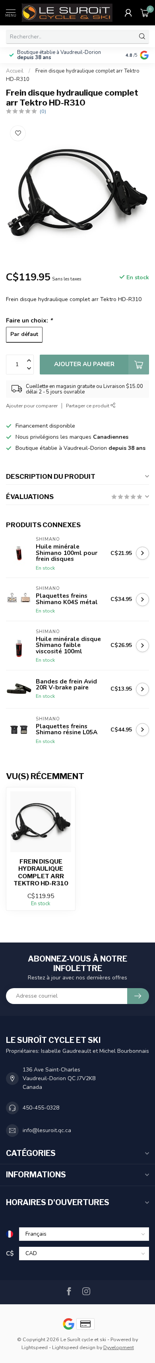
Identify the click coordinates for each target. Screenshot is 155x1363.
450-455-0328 (41, 1108)
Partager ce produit (88, 405)
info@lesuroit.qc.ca (47, 1130)
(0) (43, 111)
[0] (144, 13)
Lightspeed (34, 1347)
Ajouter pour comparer (32, 405)
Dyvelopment (118, 1347)
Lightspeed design (73, 1347)
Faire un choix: (29, 320)
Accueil (14, 71)
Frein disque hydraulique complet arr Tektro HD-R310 (41, 872)
